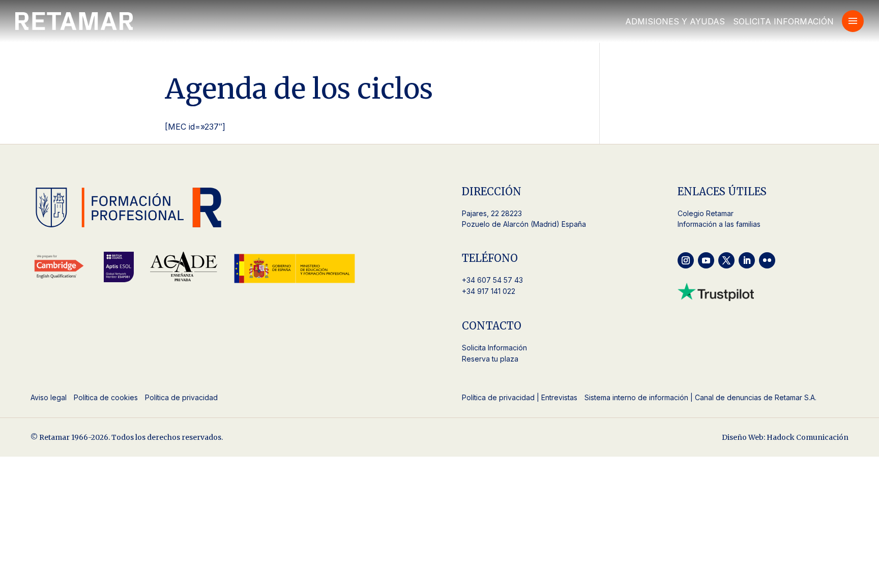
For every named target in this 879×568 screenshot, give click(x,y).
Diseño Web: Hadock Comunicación (785, 437)
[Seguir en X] (726, 260)
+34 (493, 280)
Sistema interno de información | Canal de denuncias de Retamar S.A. (700, 397)
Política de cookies (106, 397)
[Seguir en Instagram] (686, 260)
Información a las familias (719, 224)
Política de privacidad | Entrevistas (519, 397)
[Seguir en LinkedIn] (747, 260)
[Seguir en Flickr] (767, 260)
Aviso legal (49, 397)
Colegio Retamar (706, 213)
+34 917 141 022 (488, 291)
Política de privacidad (181, 397)
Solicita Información (783, 21)
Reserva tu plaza (490, 358)
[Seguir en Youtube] (706, 260)
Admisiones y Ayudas (675, 21)
